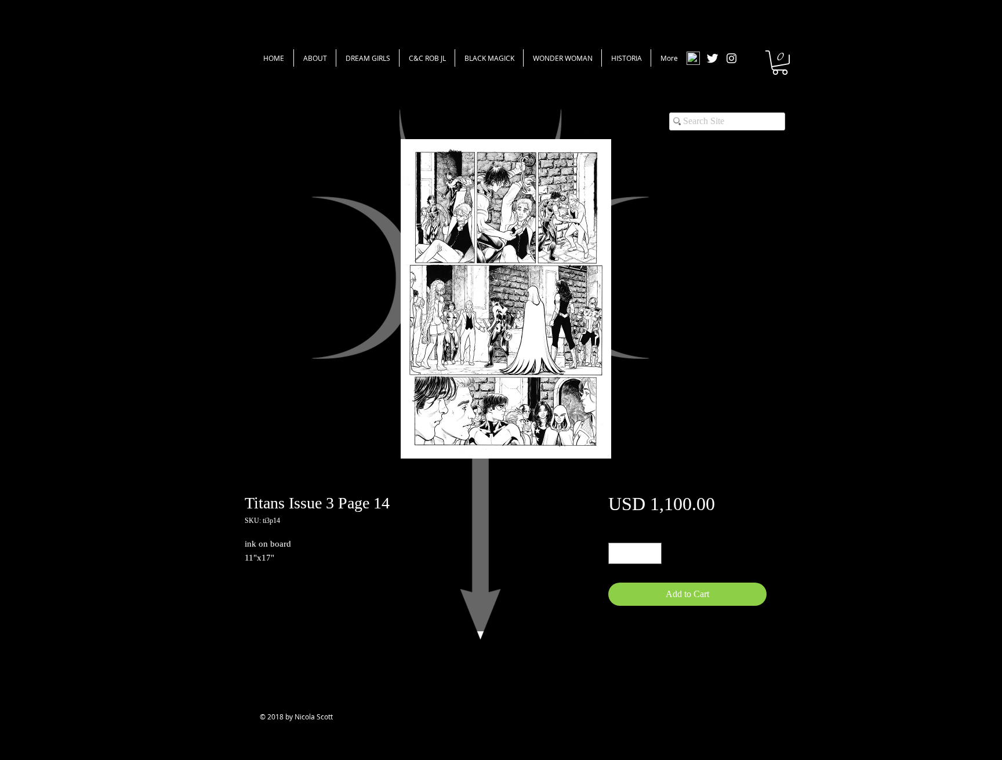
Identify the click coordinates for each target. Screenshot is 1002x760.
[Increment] (652, 553)
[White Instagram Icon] (731, 58)
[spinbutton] (635, 553)
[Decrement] (617, 553)
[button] (779, 62)
